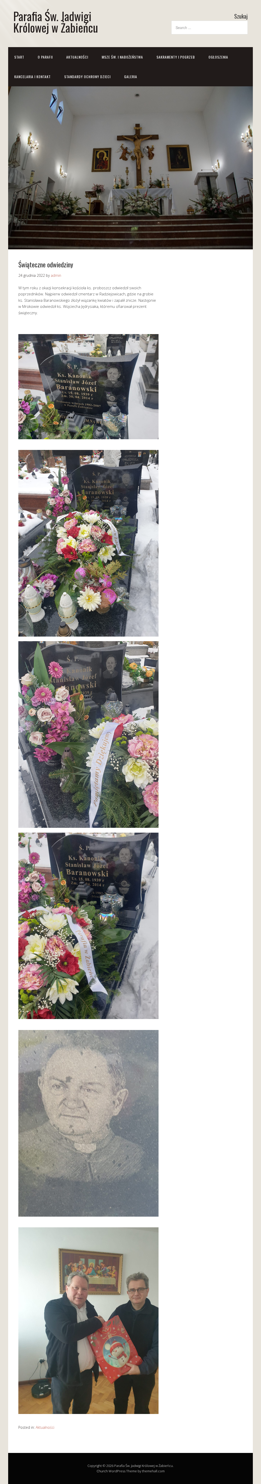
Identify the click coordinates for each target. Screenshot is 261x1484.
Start (19, 57)
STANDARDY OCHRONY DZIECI (87, 76)
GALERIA (130, 76)
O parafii (45, 57)
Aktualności (77, 57)
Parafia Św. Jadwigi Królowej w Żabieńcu (55, 21)
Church (102, 1471)
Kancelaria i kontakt (32, 76)
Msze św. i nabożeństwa (122, 57)
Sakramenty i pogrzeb (175, 57)
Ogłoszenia (218, 57)
